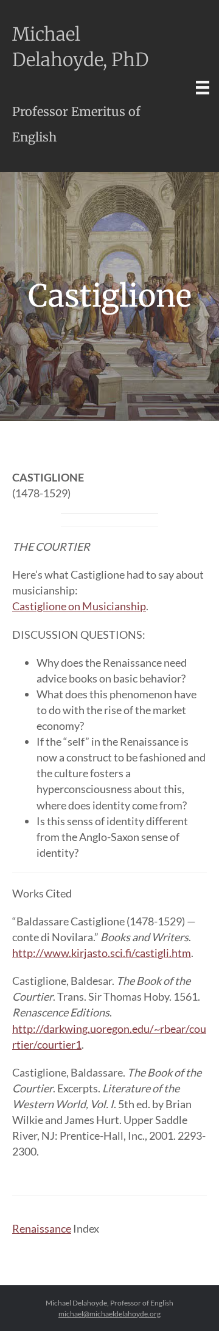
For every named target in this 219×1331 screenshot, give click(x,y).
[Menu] (202, 87)
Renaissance (41, 1228)
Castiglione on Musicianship (79, 606)
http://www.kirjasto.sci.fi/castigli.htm (101, 952)
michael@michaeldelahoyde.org (109, 1313)
